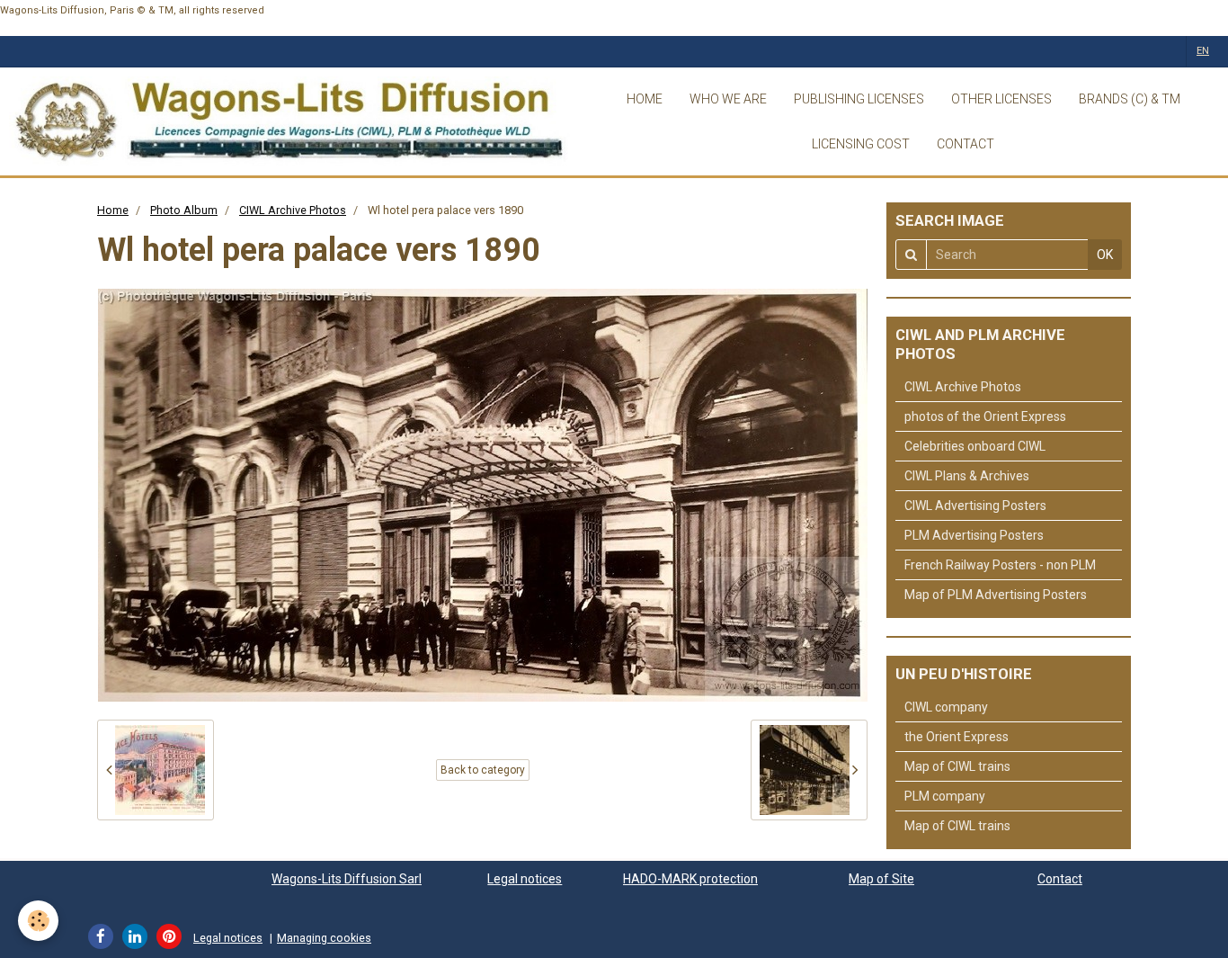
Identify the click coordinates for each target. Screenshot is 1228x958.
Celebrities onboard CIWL (975, 446)
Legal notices (524, 879)
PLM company (944, 796)
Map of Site (881, 879)
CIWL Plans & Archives (966, 476)
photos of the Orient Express (985, 416)
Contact (1059, 879)
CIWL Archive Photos (292, 210)
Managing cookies (324, 938)
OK (1105, 254)
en (1203, 51)
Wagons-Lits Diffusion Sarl (346, 879)
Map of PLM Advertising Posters (995, 594)
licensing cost (861, 144)
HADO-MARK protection (690, 879)
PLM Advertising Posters (974, 535)
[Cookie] (38, 920)
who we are (728, 99)
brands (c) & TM (1129, 99)
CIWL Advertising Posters (975, 505)
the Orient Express (956, 737)
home (645, 99)
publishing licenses (859, 99)
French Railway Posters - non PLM (1000, 565)
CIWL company (946, 707)
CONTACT (965, 144)
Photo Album (184, 210)
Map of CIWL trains (957, 766)
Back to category (482, 770)
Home (113, 210)
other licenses (1001, 99)
